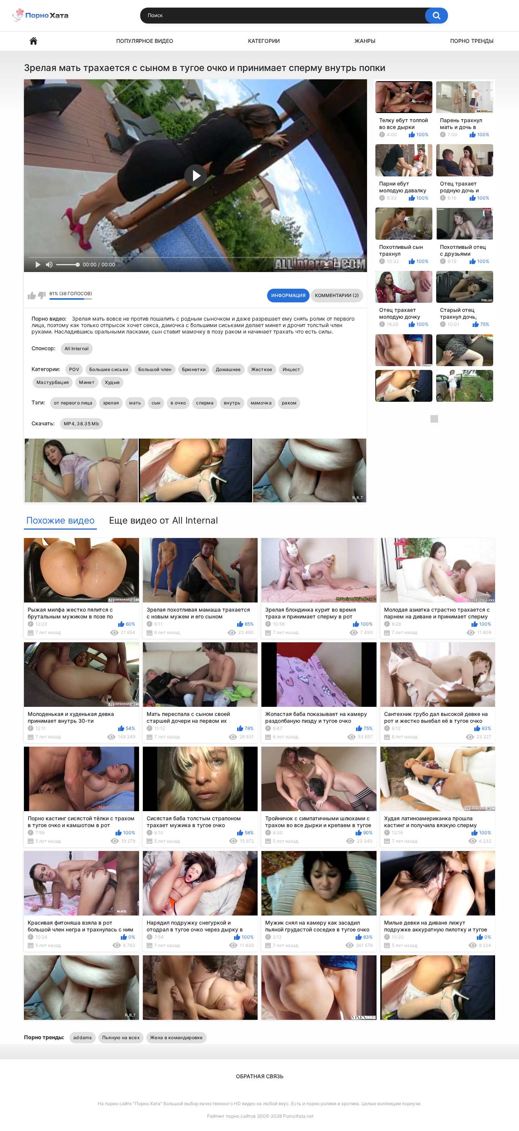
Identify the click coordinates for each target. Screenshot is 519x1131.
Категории (264, 41)
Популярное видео (144, 41)
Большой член (155, 369)
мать (135, 403)
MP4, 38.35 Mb (81, 423)
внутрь (232, 403)
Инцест (292, 369)
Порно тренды (472, 41)
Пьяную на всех (121, 1037)
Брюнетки (194, 369)
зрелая (111, 403)
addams (82, 1037)
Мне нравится (32, 295)
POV (74, 369)
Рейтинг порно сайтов (231, 1116)
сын (156, 403)
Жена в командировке (176, 1037)
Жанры (364, 41)
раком (289, 403)
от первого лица (73, 403)
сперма (205, 403)
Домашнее (228, 369)
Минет (87, 382)
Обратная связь (259, 1076)
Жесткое (261, 369)
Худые (112, 382)
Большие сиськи (108, 369)
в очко (178, 403)
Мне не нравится (42, 295)
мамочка (261, 403)
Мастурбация (52, 382)
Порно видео (33, 41)
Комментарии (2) (337, 295)
